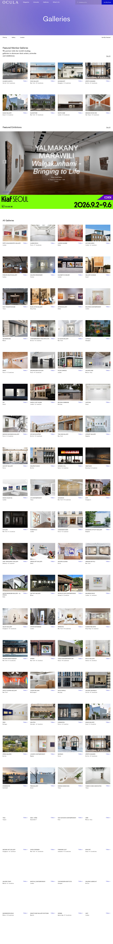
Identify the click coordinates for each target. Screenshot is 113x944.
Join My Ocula (107, 2)
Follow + (25, 81)
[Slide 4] (49, 192)
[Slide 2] (22, 192)
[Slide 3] (36, 192)
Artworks (36, 2)
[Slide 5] (63, 192)
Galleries (46, 2)
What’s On (56, 2)
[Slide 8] (105, 192)
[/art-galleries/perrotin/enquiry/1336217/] (9, 2)
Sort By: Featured (106, 37)
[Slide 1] (8, 192)
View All (108, 56)
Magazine (26, 2)
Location (22, 37)
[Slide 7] (91, 192)
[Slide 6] (77, 192)
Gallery (13, 37)
